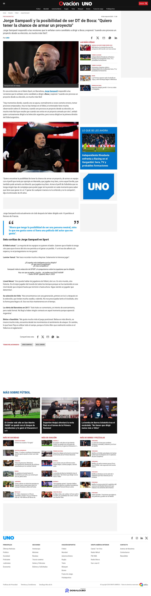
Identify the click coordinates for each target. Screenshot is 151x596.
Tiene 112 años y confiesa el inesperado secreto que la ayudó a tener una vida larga (27, 454)
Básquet (80, 9)
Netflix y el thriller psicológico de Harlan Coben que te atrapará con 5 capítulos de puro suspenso (104, 454)
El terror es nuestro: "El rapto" (24, 443)
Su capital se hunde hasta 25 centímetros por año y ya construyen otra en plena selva (26, 474)
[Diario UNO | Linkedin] (141, 538)
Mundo (16, 471)
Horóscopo (36, 549)
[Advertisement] (40, 203)
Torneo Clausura (96, 55)
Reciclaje (17, 492)
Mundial (46, 9)
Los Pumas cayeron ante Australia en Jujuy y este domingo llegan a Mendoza (104, 78)
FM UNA (94, 556)
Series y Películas (38, 563)
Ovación (10, 13)
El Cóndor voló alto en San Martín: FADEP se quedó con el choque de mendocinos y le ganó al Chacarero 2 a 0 (65, 445)
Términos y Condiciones (28, 584)
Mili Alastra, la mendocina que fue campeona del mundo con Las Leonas (104, 48)
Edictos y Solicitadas (39, 567)
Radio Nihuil (95, 552)
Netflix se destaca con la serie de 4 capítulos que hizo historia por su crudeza (102, 475)
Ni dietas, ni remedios (20, 450)
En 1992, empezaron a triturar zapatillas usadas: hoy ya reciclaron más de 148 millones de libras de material (26, 496)
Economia (6, 567)
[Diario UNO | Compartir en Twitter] (97, 38)
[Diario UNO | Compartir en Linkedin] (116, 38)
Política (6, 552)
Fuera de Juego (98, 9)
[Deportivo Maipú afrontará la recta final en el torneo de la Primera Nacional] (60, 407)
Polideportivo (110, 9)
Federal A (8, 420)
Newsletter (124, 556)
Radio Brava (95, 560)
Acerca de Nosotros (127, 549)
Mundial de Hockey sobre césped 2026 (102, 45)
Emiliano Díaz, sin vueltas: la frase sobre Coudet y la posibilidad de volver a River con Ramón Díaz (65, 495)
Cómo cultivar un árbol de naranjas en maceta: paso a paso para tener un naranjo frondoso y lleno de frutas (27, 485)
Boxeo (88, 9)
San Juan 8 (95, 563)
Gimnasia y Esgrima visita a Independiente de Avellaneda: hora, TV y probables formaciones (104, 69)
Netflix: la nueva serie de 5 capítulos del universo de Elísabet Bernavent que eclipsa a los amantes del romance (104, 485)
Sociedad (6, 556)
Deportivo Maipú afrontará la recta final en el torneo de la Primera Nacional (58, 425)
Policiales (6, 560)
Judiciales (6, 563)
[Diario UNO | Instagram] (136, 538)
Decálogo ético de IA (45, 584)
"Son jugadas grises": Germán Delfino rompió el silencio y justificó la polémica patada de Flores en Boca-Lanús (65, 485)
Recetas (35, 556)
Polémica (55, 481)
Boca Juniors (40, 344)
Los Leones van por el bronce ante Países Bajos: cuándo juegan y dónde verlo (65, 464)
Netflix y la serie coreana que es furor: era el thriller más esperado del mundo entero (104, 465)
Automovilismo (56, 9)
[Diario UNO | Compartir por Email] (104, 38)
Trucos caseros (37, 560)
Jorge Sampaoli (51, 91)
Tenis (73, 9)
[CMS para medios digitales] (75, 590)
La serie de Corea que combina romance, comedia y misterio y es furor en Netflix (104, 444)
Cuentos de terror (20, 440)
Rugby (66, 9)
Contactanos (124, 552)
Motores (35, 552)
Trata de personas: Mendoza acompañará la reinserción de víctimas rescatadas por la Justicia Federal (27, 464)
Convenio (17, 460)
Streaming (95, 440)
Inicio (4, 13)
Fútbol (38, 9)
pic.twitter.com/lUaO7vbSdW (53, 273)
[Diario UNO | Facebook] (132, 538)
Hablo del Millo (57, 492)
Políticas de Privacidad (10, 584)
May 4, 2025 (50, 274)
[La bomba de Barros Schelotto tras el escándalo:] (98, 407)
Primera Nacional (96, 85)
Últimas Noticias (9, 549)
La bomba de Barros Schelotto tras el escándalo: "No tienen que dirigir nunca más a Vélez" (98, 425)
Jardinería (18, 481)
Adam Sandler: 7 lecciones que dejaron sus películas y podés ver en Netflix (104, 495)
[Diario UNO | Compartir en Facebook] (91, 38)
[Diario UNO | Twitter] (146, 538)
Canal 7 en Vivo (96, 549)
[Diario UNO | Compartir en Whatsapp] (110, 38)
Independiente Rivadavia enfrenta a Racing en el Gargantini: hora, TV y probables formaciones (103, 58)
